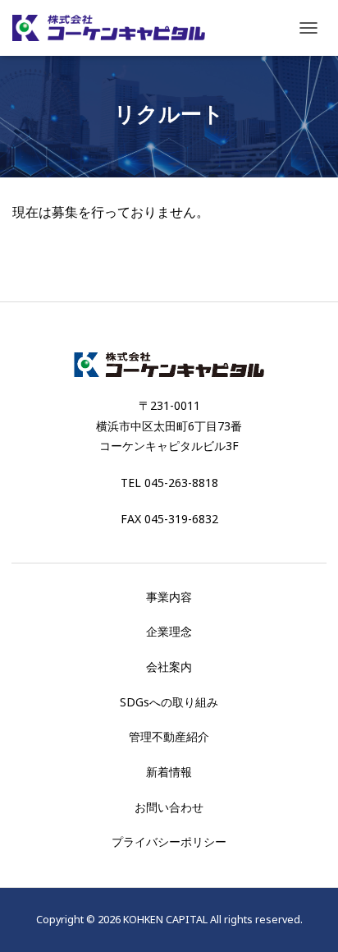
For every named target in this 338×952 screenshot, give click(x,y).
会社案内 (169, 666)
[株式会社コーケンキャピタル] (114, 28)
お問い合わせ (169, 807)
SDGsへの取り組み (169, 702)
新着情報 (169, 772)
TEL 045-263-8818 (169, 482)
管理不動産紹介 (169, 736)
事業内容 (169, 597)
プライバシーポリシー (169, 841)
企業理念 (169, 631)
